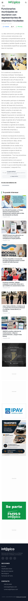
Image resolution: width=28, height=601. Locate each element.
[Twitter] (10, 558)
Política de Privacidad (21, 597)
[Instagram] (6, 558)
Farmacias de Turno (7, 576)
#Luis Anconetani (5, 185)
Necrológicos (5, 573)
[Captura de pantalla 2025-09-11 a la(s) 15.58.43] (14, 355)
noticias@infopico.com (10, 587)
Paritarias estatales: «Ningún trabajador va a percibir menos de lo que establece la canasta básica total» (14, 284)
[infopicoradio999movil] (14, 510)
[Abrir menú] (2, 2)
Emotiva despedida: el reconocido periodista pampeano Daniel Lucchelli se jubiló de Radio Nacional (14, 260)
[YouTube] (14, 558)
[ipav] (14, 411)
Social (3, 5)
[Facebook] (2, 558)
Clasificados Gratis (6, 568)
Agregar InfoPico (14, 176)
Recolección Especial (7, 571)
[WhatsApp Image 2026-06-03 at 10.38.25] (14, 438)
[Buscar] (26, 2)
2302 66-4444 (8, 584)
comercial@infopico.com (11, 589)
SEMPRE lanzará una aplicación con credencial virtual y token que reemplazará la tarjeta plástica (13, 237)
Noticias (3, 566)
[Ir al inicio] (14, 2)
